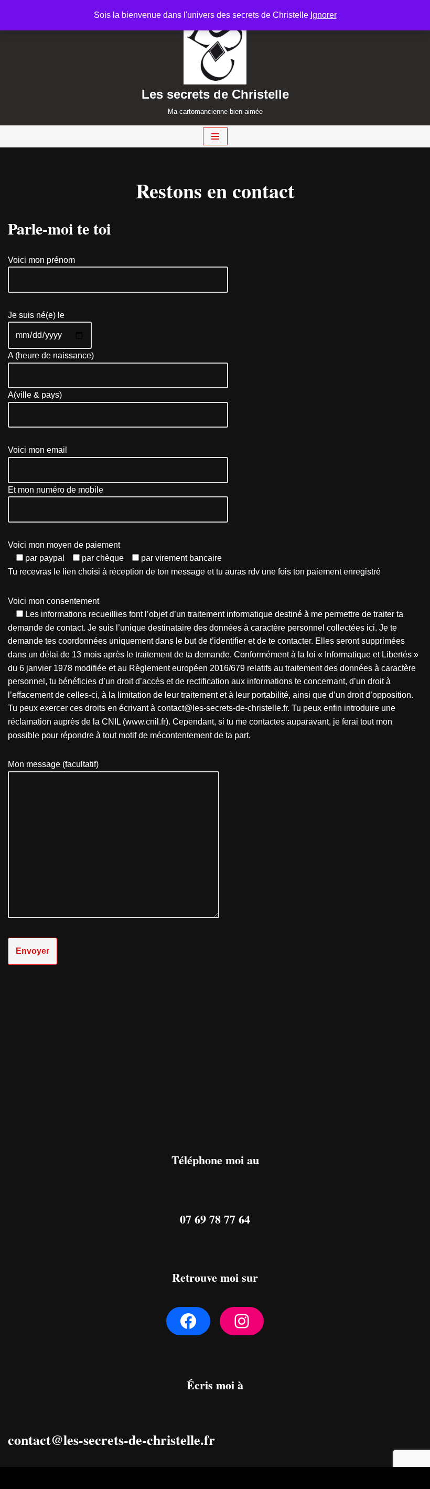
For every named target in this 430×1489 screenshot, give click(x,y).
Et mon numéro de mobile (55, 489)
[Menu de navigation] (215, 136)
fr (209, 1440)
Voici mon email (37, 449)
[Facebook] (188, 1321)
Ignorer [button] (323, 14)
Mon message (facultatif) (53, 764)
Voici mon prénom (41, 260)
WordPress (253, 1477)
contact (29, 1440)
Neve (166, 1477)
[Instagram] (242, 1321)
